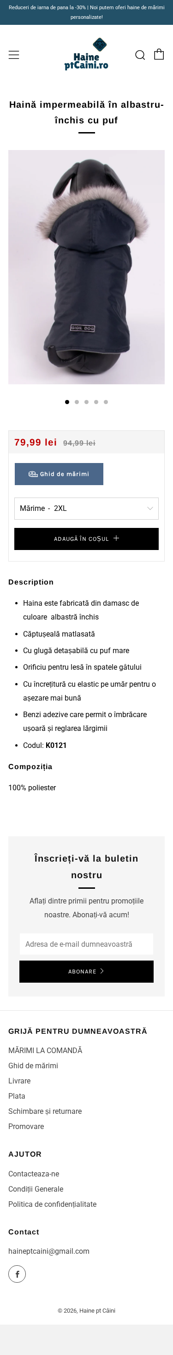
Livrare (19, 1081)
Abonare (82, 971)
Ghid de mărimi (33, 1065)
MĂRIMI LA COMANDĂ (45, 1050)
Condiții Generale (35, 1189)
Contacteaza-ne (33, 1174)
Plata (16, 1096)
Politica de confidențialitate (52, 1204)
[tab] (67, 402)
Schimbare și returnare (45, 1111)
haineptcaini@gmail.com (48, 1251)
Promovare (26, 1126)
